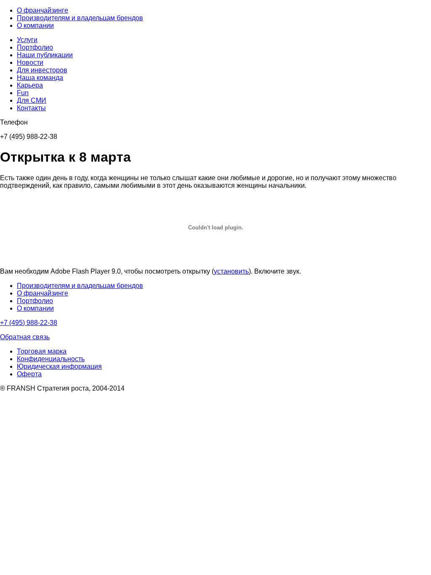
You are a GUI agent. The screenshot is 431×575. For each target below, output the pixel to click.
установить (231, 271)
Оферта (29, 374)
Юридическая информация (59, 366)
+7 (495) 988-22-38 (28, 322)
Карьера (30, 85)
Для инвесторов (42, 70)
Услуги (27, 39)
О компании (35, 25)
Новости (30, 62)
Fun (23, 92)
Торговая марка (42, 351)
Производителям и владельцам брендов (80, 17)
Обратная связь (25, 337)
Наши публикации (45, 55)
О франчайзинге (42, 10)
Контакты (31, 108)
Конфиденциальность (51, 358)
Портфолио (35, 47)
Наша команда (40, 77)
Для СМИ (31, 100)
